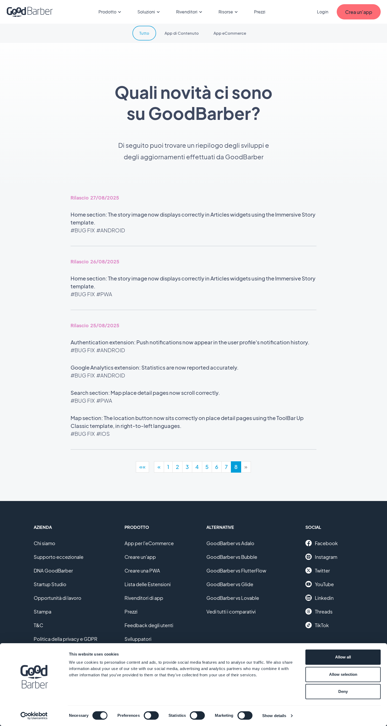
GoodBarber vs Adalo (230, 543)
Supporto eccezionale (58, 557)
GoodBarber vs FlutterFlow (236, 570)
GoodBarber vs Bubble (231, 557)
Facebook (326, 543)
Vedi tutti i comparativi (231, 612)
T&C (38, 625)
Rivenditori (186, 11)
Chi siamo (44, 543)
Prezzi (259, 11)
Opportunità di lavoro (57, 598)
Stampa (42, 612)
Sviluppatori (138, 639)
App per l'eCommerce (149, 543)
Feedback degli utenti (149, 625)
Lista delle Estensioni (148, 584)
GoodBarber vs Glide (229, 584)
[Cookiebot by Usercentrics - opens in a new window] (34, 716)
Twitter (322, 570)
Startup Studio (50, 584)
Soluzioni (146, 11)
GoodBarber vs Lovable (232, 598)
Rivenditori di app (144, 598)
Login (322, 11)
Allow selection (343, 674)
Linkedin (324, 598)
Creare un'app (140, 557)
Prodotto (107, 11)
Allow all (343, 657)
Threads (324, 612)
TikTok (322, 625)
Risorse (226, 11)
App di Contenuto (182, 32)
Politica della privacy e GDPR (65, 639)
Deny (343, 691)
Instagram (326, 557)
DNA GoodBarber (53, 570)
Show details (274, 715)
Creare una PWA (142, 570)
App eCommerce (230, 32)
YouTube (324, 584)
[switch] (151, 715)
